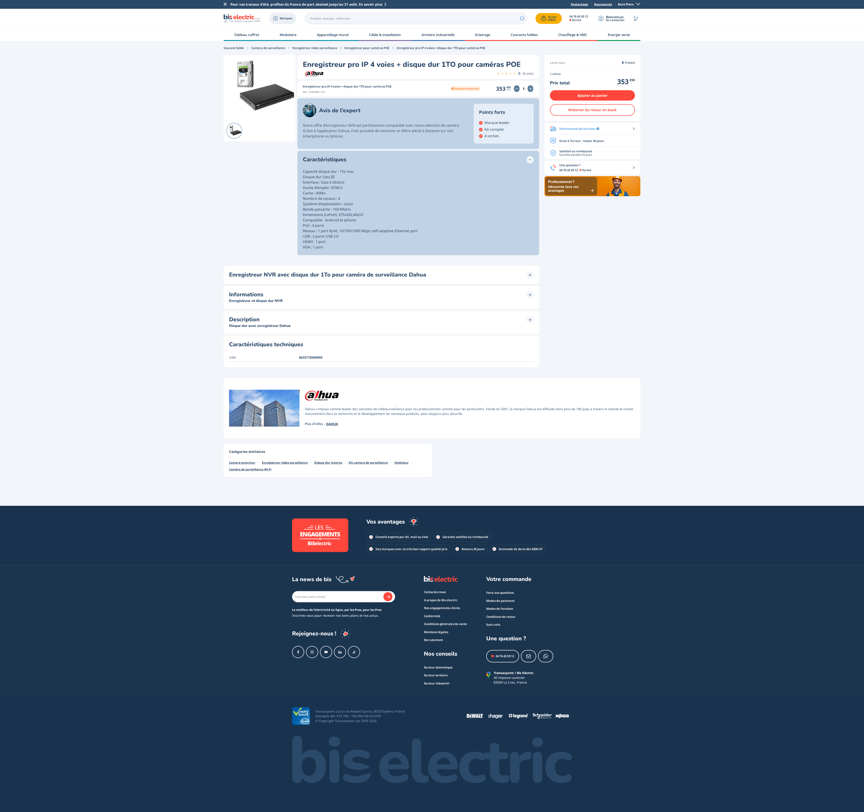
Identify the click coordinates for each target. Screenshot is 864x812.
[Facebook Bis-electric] (298, 652)
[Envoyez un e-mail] (528, 656)
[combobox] (416, 18)
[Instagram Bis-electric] (312, 652)
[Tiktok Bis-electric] (354, 652)
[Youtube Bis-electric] (326, 652)
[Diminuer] (517, 88)
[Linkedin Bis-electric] (340, 652)
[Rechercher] (522, 18)
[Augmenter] (530, 88)
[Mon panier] (635, 18)
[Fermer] (225, 4)
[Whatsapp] (545, 656)
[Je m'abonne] (387, 596)
